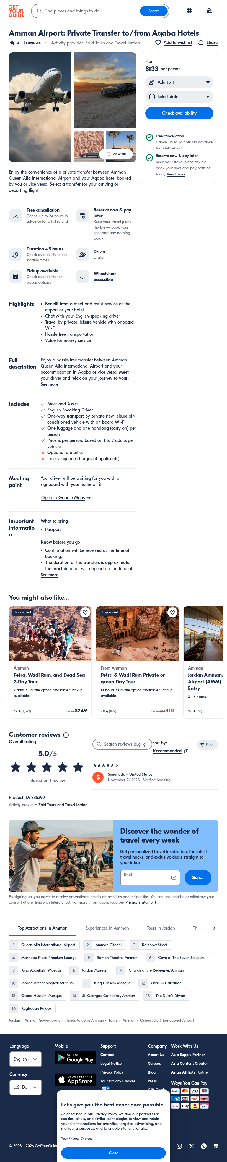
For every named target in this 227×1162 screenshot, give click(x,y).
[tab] (42, 928)
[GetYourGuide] (16, 11)
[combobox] (85, 11)
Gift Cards (157, 1090)
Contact (107, 1054)
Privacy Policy (111, 1072)
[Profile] (209, 11)
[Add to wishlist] (85, 612)
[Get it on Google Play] (75, 1058)
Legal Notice (111, 1063)
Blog (152, 1072)
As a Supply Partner (188, 1054)
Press (152, 1081)
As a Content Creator (189, 1063)
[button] (25, 42)
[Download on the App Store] (75, 1080)
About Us (156, 1054)
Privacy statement (140, 902)
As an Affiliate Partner (190, 1072)
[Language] (189, 10)
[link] (50, 662)
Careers (154, 1063)
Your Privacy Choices (117, 1081)
